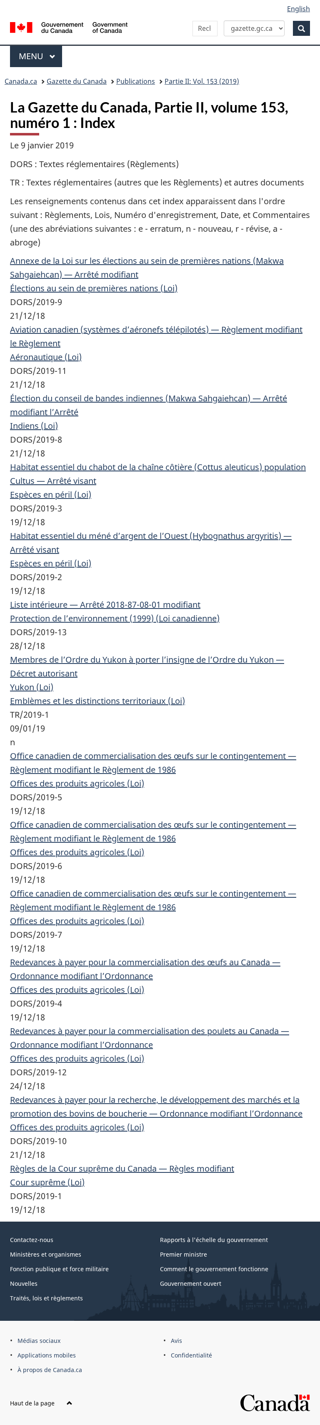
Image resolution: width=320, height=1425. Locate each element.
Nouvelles (24, 1283)
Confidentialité (191, 1355)
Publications (135, 81)
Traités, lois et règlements (46, 1298)
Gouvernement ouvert (190, 1283)
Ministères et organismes (45, 1254)
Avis (176, 1341)
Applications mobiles (47, 1355)
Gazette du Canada (77, 81)
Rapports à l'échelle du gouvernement (214, 1240)
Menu (40, 56)
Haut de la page (33, 1403)
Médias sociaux (39, 1341)
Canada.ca (21, 81)
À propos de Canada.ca (50, 1370)
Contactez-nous (31, 1240)
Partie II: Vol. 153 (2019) (202, 81)
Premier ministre (183, 1254)
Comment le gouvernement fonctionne (214, 1269)
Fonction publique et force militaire (59, 1269)
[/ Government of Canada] (69, 26)
